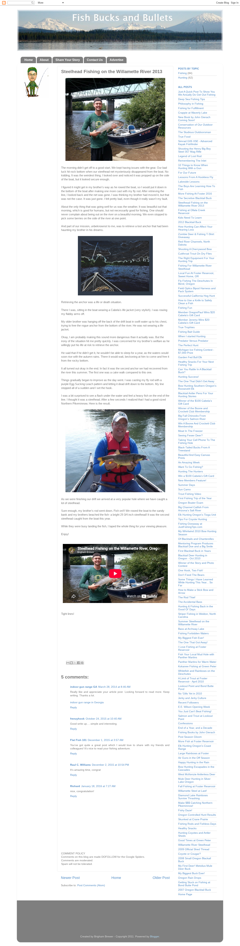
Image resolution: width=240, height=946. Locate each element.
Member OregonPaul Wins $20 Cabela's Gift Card (196, 314)
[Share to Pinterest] (82, 663)
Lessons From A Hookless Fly (195, 177)
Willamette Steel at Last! (192, 790)
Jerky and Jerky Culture (192, 698)
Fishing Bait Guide (189, 331)
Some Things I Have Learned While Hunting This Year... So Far (195, 582)
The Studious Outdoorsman (194, 132)
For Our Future (187, 172)
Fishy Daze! (185, 810)
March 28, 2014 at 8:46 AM (114, 686)
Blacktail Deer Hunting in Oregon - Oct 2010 (192, 557)
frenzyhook (77, 718)
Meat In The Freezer (190, 431)
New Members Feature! (192, 480)
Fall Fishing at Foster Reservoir (196, 786)
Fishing (182, 73)
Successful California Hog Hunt (196, 295)
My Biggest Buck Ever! (191, 873)
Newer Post (70, 878)
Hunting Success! (188, 376)
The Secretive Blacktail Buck (195, 198)
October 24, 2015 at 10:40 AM (104, 718)
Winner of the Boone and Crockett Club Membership (194, 410)
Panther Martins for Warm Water (197, 662)
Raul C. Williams (80, 764)
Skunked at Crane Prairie (193, 819)
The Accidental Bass (190, 602)
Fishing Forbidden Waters (193, 633)
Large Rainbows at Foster (193, 753)
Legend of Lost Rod (190, 156)
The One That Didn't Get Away (196, 381)
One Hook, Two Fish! (190, 570)
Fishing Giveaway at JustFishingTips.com (190, 525)
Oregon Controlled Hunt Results (197, 814)
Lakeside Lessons (189, 181)
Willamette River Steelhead (194, 844)
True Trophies (186, 327)
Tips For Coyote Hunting (192, 519)
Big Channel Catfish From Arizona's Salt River (193, 509)
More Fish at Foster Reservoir (196, 741)
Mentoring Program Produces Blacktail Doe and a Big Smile (195, 545)
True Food (184, 136)
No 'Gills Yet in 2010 (190, 693)
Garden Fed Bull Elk (190, 357)
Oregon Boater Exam (190, 502)
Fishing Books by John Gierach (196, 732)
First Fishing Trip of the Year (195, 498)
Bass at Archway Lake (191, 629)
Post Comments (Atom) (91, 885)
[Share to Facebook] (78, 663)
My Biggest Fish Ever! (191, 638)
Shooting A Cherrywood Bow (195, 249)
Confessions (185, 723)
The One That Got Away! (193, 642)
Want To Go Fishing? (190, 467)
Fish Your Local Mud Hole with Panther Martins (196, 656)
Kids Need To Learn (190, 217)
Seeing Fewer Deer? (190, 435)
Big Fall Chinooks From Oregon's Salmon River (192, 417)
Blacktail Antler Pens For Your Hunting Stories (195, 395)
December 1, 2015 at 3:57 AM (105, 740)
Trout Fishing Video (189, 494)
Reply (73, 707)
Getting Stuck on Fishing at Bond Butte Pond (194, 884)
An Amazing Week (189, 462)
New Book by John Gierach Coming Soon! (194, 119)
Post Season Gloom (190, 737)
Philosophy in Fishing (190, 103)
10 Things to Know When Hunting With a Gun (193, 167)
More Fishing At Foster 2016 (195, 193)
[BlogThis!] (71, 663)
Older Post (161, 878)
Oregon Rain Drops (189, 877)
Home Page (185, 894)
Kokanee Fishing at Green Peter (197, 666)
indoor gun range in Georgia (87, 702)
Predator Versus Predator (193, 340)
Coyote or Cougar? (189, 853)
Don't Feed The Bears (191, 575)
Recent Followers (188, 702)
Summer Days (186, 485)
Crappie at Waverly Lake (192, 112)
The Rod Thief (186, 597)
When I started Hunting (192, 336)
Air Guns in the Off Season (194, 758)
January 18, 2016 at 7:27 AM (98, 786)
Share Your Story (68, 59)
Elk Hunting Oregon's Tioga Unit (197, 514)
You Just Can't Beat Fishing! (195, 711)
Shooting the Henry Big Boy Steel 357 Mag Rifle (194, 150)
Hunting (182, 77)
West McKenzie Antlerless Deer (196, 774)
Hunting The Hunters (190, 471)
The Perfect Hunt (188, 345)
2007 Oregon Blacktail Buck (194, 889)
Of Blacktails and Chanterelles (196, 539)
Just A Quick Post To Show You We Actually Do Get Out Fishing (196, 93)
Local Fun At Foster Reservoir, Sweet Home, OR (196, 275)
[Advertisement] (120, 914)
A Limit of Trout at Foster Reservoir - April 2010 (192, 680)
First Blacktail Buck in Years (194, 551)
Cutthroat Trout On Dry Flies (195, 253)
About (44, 59)
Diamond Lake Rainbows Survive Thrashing (193, 797)
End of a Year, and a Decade (195, 728)
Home (28, 59)
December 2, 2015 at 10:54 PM (110, 764)
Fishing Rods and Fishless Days (197, 823)
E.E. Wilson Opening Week (194, 707)
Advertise (116, 59)
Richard (75, 786)
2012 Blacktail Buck (189, 222)
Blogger (154, 936)
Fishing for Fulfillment (191, 108)
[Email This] (68, 663)
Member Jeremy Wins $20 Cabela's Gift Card (193, 321)
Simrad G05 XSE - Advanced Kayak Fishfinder (195, 143)
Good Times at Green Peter (194, 840)
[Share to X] (75, 663)
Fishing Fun (185, 307)
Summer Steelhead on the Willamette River (193, 623)
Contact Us (95, 59)
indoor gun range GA (83, 686)
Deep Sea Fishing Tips (191, 99)
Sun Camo (184, 489)
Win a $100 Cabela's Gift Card (196, 476)
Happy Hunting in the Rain (193, 762)
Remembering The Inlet (192, 160)
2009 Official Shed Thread (193, 849)
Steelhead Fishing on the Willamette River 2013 (193, 204)
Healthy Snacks (187, 828)
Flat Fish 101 (78, 740)
